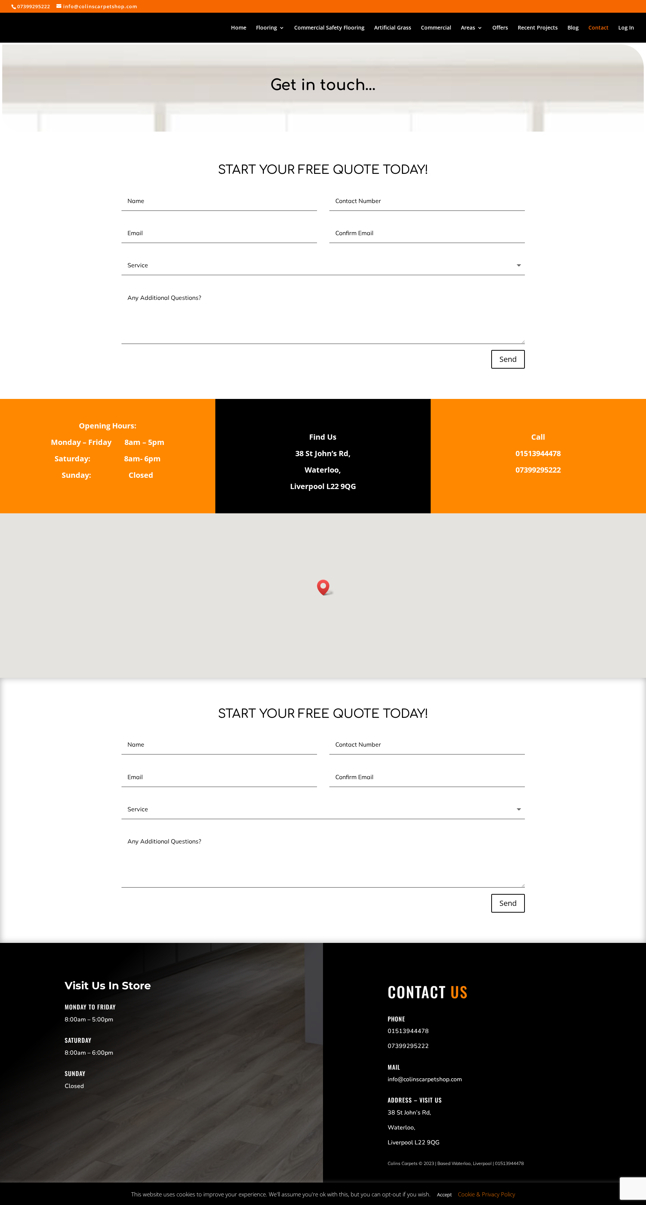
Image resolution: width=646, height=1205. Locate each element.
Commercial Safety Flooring (329, 28)
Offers (500, 28)
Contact (598, 28)
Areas (468, 28)
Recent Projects (538, 28)
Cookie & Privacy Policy (486, 1194)
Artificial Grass (392, 28)
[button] (325, 588)
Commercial (436, 28)
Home (238, 28)
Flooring (266, 28)
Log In (626, 28)
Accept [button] (444, 1194)
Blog (573, 28)
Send (508, 359)
